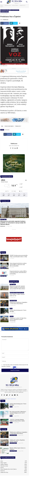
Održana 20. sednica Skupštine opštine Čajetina (17, 440)
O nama (5, 481)
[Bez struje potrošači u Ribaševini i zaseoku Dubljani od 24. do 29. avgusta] (4, 414)
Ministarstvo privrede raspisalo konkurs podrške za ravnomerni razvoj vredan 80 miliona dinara (13, 222)
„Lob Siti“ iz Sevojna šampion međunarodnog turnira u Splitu (17, 420)
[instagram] (12, 147)
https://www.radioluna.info (14, 145)
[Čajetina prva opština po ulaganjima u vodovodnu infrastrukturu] (4, 303)
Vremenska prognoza (6, 176)
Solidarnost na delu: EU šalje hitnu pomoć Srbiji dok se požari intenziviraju (18, 319)
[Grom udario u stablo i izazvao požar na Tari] (4, 295)
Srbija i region (3, 219)
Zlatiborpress (7, 129)
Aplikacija (26, 480)
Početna (1, 5)
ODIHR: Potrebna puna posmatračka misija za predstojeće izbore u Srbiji (18, 256)
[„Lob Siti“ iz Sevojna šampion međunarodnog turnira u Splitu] (4, 422)
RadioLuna (5, 19)
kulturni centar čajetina (9, 126)
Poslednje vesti (5, 200)
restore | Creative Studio (11, 398)
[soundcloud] (15, 147)
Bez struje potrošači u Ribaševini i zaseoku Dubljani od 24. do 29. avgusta (18, 413)
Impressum (14, 480)
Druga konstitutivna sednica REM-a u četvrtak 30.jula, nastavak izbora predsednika (18, 272)
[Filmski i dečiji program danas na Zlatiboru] (4, 450)
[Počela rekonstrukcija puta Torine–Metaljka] (4, 311)
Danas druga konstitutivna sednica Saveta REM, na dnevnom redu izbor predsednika (18, 265)
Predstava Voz (17, 126)
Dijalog (2, 260)
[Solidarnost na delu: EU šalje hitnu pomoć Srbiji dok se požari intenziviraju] (4, 319)
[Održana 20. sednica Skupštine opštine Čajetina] (4, 442)
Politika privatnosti (20, 481)
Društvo (11, 316)
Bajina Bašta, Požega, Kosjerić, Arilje (17, 292)
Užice (11, 308)
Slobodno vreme (4, 11)
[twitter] (17, 147)
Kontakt (9, 480)
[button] (27, 2)
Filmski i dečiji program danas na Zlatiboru (17, 448)
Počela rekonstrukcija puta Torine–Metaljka (18, 310)
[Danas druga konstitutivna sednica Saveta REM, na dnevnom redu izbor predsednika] (4, 266)
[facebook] (10, 147)
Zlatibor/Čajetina (15, 5)
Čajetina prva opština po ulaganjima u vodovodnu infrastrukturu (18, 303)
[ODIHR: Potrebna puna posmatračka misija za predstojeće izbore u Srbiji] (4, 258)
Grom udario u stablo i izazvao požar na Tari (17, 295)
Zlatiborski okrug (8, 5)
